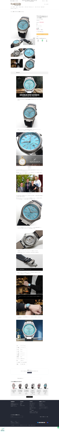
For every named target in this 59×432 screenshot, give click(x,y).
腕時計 (14, 11)
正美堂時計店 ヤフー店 (41, 404)
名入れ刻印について (32, 405)
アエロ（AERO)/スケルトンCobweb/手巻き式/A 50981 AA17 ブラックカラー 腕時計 (26, 391)
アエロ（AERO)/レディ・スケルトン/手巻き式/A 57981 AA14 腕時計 (14, 391)
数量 (36, 24)
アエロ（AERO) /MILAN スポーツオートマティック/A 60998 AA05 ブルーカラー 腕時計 (45, 391)
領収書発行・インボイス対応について (34, 411)
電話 (46, 41)
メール (38, 41)
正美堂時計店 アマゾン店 (42, 405)
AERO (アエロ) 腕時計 (18, 11)
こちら (42, 31)
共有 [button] (37, 36)
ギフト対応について (32, 406)
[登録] (22, 416)
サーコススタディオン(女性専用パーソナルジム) (43, 408)
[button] (14, 7)
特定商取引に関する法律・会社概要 (34, 412)
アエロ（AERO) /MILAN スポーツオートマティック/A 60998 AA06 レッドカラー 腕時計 (39, 391)
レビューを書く (29, 372)
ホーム (11, 11)
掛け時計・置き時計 (22, 405)
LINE (42, 41)
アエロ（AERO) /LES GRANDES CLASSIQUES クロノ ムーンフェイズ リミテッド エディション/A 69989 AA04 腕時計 (32, 392)
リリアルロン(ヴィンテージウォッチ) (43, 406)
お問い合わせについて (32, 404)
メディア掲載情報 (32, 410)
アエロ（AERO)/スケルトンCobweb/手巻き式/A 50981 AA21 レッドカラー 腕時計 (20, 391)
